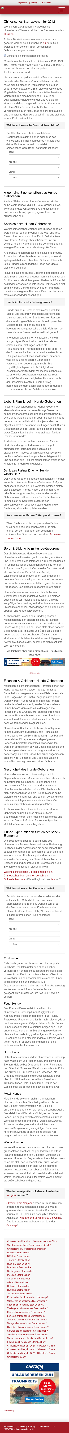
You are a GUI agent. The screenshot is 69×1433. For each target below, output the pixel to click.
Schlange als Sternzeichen (20, 1271)
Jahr (22, 879)
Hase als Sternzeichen (18, 1263)
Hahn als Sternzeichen (18, 1286)
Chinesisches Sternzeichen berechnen (26, 875)
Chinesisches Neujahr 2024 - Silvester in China (31, 1345)
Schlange (11, 1225)
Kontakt (21, 1426)
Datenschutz (46, 3)
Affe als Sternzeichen (18, 1282)
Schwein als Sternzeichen (20, 1293)
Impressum (22, 3)
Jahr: (12, 171)
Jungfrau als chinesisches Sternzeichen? (28, 1319)
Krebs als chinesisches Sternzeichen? (26, 1312)
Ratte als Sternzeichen (18, 1252)
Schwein (55, 534)
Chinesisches (12, 879)
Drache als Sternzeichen (19, 1267)
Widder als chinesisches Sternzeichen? (27, 1300)
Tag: (11, 151)
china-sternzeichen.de (24, 1429)
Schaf (18, 538)
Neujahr (11, 1195)
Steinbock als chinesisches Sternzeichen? (28, 1334)
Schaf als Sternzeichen (18, 1278)
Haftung (34, 3)
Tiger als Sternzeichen (18, 1259)
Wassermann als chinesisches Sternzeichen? (30, 1338)
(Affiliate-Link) (34, 673)
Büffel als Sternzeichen (18, 1256)
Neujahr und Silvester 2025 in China (40, 1218)
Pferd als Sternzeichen (18, 1274)
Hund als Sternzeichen (18, 1289)
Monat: (13, 161)
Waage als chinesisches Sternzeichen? (27, 1323)
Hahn (9, 538)
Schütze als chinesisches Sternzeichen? (27, 1330)
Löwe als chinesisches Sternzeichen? (26, 1315)
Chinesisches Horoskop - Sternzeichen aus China (32, 1241)
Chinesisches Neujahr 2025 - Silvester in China (31, 1349)
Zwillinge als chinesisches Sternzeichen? (27, 1308)
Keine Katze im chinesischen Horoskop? (27, 1297)
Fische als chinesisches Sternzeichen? (26, 1341)
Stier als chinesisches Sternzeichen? (25, 1304)
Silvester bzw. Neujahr (19, 1203)
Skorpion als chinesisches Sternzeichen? (28, 1327)
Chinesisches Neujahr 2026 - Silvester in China (31, 1353)
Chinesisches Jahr (16, 1356)
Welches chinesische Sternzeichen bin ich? (28, 872)
